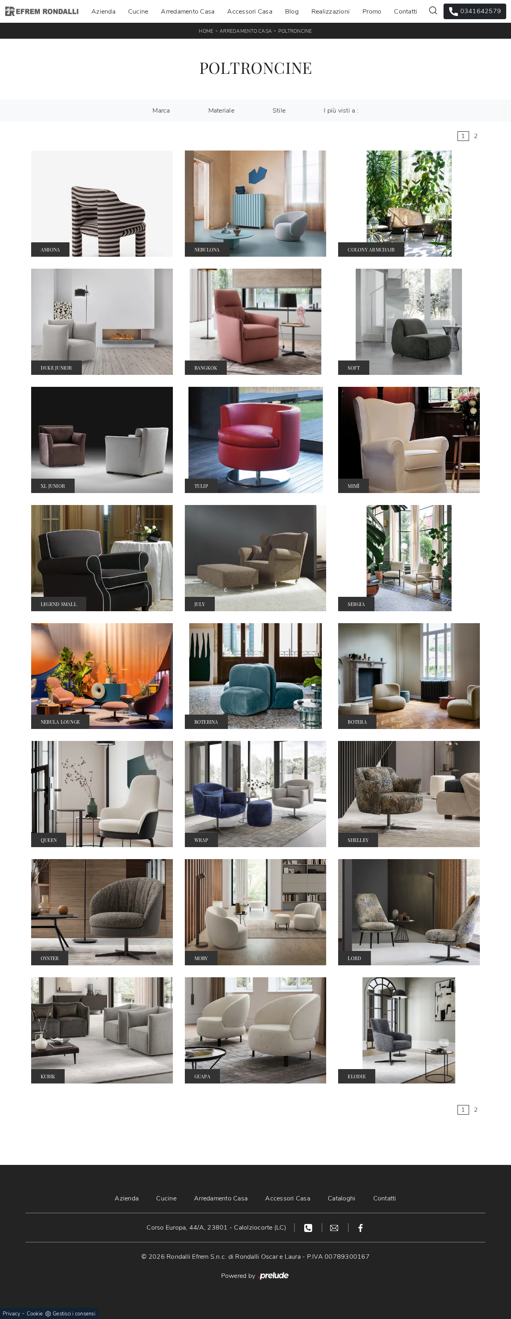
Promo (371, 11)
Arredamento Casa (187, 11)
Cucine (138, 11)
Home (206, 31)
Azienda (103, 11)
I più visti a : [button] (341, 110)
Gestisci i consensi (74, 1313)
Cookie (35, 1313)
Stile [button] (279, 110)
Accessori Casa (249, 11)
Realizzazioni (330, 11)
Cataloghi (341, 1198)
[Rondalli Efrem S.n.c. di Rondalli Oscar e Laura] (42, 11)
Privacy (11, 1313)
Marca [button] (161, 110)
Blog (292, 11)
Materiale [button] (221, 110)
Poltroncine (295, 31)
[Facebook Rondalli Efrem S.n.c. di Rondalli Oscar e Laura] (360, 1227)
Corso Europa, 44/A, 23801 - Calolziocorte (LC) (216, 1227)
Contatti (405, 11)
